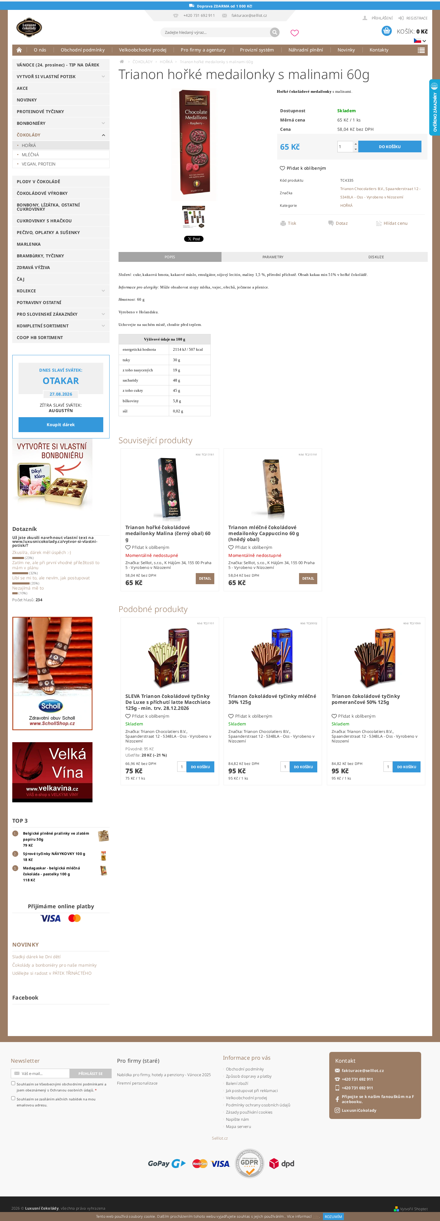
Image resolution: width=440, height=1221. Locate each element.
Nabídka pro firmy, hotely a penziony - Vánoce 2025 (164, 1074)
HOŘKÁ (29, 145)
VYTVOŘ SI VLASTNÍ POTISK (46, 76)
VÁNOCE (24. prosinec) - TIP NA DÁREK (58, 65)
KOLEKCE (26, 291)
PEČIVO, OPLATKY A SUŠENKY (48, 232)
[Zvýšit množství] (355, 144)
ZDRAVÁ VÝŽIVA (33, 267)
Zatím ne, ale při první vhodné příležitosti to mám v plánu (56, 565)
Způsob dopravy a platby (248, 1076)
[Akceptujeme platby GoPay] (167, 1163)
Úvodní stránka (19, 50)
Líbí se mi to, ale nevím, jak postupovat (51, 578)
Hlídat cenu (396, 223)
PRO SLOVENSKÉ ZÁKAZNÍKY (47, 314)
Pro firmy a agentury (203, 50)
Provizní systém (257, 50)
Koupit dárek (61, 424)
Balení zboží (237, 1083)
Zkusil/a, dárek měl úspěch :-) (41, 552)
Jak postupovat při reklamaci (252, 1090)
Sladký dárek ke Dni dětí (36, 956)
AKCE (22, 88)
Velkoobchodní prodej (142, 50)
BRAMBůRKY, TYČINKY (40, 256)
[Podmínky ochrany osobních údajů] (249, 1163)
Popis (170, 256)
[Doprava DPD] (281, 1163)
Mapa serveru (238, 1126)
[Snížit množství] (355, 149)
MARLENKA (29, 244)
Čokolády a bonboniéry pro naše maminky (54, 965)
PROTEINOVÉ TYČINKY (40, 111)
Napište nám (237, 1119)
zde (316, 1216)
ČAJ (21, 279)
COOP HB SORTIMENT (40, 337)
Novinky (346, 50)
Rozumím (333, 1216)
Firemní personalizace (137, 1083)
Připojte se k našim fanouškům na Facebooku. (378, 1099)
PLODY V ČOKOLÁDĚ (38, 181)
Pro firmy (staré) (138, 1060)
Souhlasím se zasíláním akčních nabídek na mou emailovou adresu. (56, 1102)
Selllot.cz (220, 1138)
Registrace (417, 18)
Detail (205, 578)
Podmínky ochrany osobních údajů (258, 1105)
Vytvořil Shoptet (414, 1208)
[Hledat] (275, 32)
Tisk (292, 223)
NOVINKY (27, 100)
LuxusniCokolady (359, 1110)
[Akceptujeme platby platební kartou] (211, 1163)
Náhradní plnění (306, 50)
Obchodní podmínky (83, 50)
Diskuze (376, 256)
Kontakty (379, 50)
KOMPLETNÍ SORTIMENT (43, 326)
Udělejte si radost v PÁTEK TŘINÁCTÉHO (52, 973)
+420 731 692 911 (357, 1079)
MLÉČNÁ (30, 154)
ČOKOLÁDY (29, 135)
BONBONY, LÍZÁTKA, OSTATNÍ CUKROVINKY (48, 207)
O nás (40, 50)
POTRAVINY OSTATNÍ (39, 302)
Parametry (273, 256)
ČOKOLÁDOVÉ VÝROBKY (42, 193)
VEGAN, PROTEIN (38, 164)
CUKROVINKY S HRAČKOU (44, 221)
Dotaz (342, 223)
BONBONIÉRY (31, 123)
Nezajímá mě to (28, 588)
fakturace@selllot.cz (363, 1070)
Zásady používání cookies (249, 1112)
